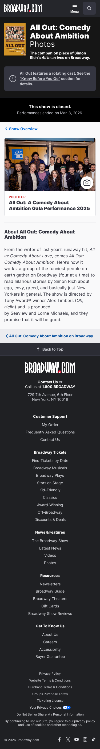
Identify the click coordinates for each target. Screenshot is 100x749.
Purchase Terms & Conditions (50, 687)
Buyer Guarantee (50, 656)
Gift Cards (50, 606)
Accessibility (50, 649)
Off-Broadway (50, 512)
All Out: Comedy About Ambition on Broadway (51, 336)
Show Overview (23, 128)
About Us (50, 634)
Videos (50, 555)
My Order (50, 424)
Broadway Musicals (50, 468)
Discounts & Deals (50, 519)
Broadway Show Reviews (50, 613)
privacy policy (84, 721)
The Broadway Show (50, 540)
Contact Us (48, 382)
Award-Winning (50, 505)
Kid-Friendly (50, 490)
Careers (50, 642)
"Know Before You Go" (40, 78)
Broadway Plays (50, 475)
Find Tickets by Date (50, 460)
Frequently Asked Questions (50, 432)
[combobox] (87, 8)
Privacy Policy (50, 673)
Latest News (50, 548)
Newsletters (50, 584)
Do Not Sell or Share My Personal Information (50, 714)
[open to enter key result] (89, 8)
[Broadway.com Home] (23, 8)
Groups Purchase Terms (50, 694)
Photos (50, 562)
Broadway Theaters (50, 598)
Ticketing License (50, 701)
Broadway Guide (50, 591)
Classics (50, 497)
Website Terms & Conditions (50, 680)
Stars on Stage (50, 482)
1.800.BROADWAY (58, 386)
